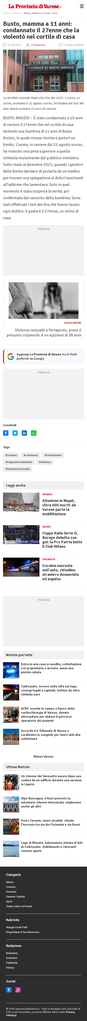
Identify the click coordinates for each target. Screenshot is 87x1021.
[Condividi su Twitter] (15, 434)
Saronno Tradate (15, 896)
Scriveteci (11, 958)
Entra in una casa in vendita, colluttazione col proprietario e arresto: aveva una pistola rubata (51, 668)
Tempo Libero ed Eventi (19, 906)
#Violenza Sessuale (17, 469)
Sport (46, 527)
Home (6, 13)
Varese (10, 882)
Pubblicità (11, 962)
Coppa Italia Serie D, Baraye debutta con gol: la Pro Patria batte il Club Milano (62, 540)
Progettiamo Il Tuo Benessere (22, 932)
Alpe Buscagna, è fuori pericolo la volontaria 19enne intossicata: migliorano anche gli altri (51, 802)
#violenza (45, 462)
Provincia (11, 891)
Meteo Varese (43, 757)
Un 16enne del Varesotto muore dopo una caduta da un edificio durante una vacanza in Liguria (51, 780)
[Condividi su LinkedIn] (24, 434)
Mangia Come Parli (16, 927)
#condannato (53, 455)
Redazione (12, 953)
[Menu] (83, 6)
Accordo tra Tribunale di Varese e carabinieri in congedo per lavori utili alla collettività (50, 735)
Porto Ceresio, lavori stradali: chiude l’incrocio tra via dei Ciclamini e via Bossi (50, 823)
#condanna (30, 455)
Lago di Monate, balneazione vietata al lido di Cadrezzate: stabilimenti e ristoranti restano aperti (52, 847)
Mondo (47, 494)
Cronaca (16, 13)
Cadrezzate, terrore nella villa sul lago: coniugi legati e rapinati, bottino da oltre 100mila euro (50, 690)
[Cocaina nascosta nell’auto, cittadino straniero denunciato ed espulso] (21, 577)
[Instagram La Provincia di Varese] (18, 991)
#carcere (11, 455)
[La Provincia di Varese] (34, 6)
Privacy (10, 967)
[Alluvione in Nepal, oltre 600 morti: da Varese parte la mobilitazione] (21, 512)
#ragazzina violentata (18, 462)
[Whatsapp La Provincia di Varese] (33, 434)
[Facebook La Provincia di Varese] (5, 434)
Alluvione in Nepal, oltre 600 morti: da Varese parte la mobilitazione (59, 507)
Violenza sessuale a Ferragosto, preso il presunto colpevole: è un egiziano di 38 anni (43, 333)
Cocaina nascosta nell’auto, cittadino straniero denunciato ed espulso (60, 572)
